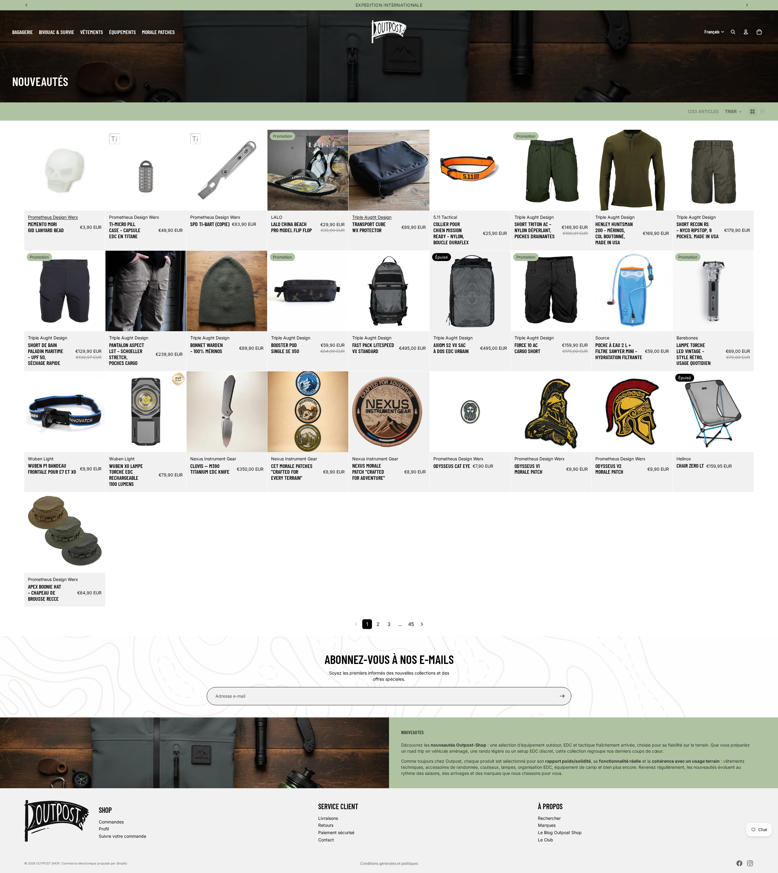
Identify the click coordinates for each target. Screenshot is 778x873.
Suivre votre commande (122, 836)
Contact (326, 839)
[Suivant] (421, 624)
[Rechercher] (733, 32)
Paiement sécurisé (336, 832)
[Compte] (745, 32)
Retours (325, 825)
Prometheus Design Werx (53, 217)
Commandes (111, 821)
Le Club (545, 839)
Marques (547, 825)
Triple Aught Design (371, 217)
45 (411, 624)
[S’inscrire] (562, 696)
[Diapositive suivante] (96, 170)
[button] (733, 111)
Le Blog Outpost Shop (560, 832)
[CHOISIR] (338, 201)
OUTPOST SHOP (48, 863)
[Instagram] (750, 863)
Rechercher (549, 818)
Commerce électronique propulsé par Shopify (94, 863)
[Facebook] (739, 863)
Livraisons (328, 818)
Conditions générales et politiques (389, 863)
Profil (104, 828)
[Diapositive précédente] (33, 170)
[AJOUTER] (95, 201)
